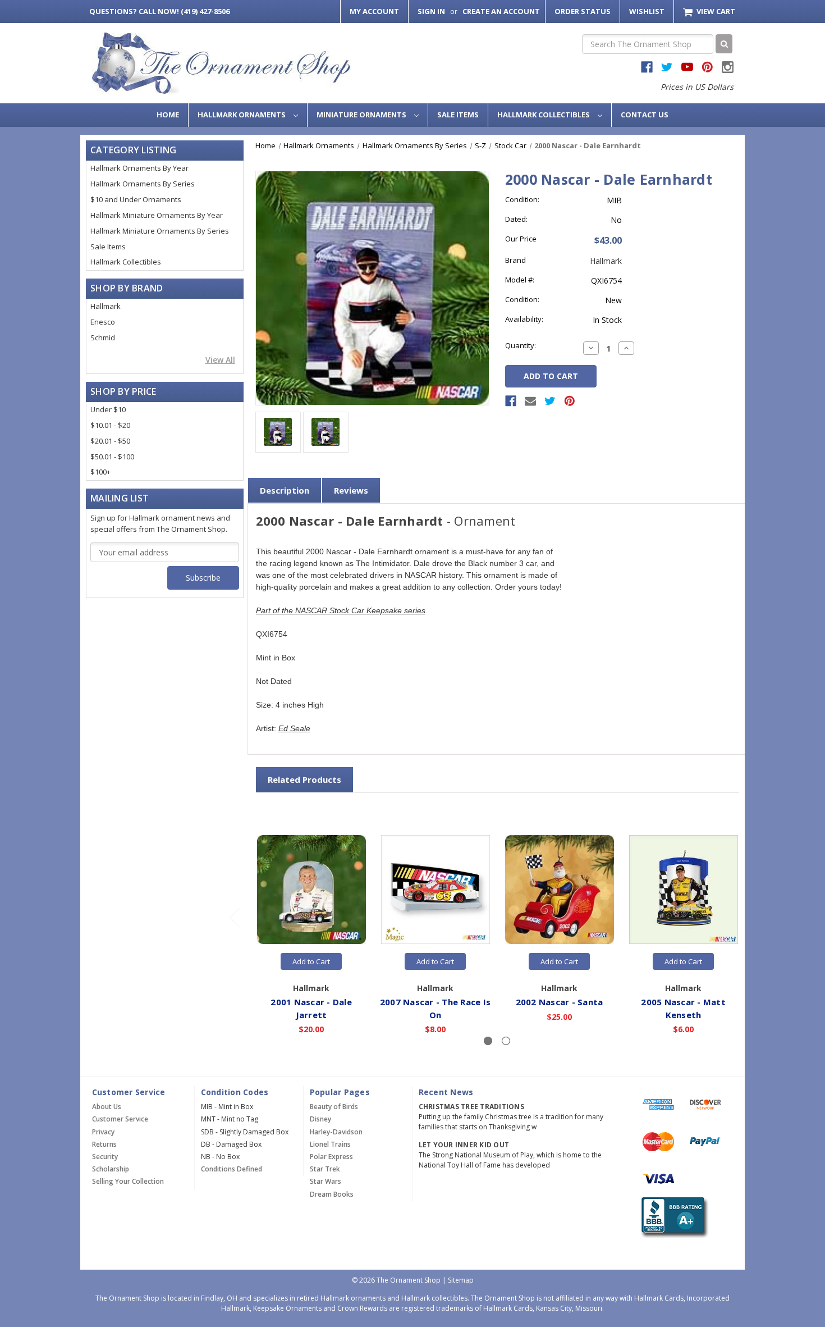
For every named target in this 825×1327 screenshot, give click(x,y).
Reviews (351, 490)
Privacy (103, 1132)
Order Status (582, 11)
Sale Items (458, 115)
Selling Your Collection (128, 1181)
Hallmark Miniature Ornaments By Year (156, 215)
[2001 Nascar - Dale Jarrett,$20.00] (311, 890)
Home (168, 115)
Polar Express (331, 1156)
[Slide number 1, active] (488, 1041)
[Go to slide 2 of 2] (234, 917)
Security (105, 1156)
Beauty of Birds (334, 1106)
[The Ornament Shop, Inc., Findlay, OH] (672, 1217)
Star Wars (325, 1181)
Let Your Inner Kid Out (464, 1145)
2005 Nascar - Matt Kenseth (683, 1008)
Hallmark (105, 306)
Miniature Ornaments (362, 115)
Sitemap (461, 1280)
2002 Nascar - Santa (559, 1001)
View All (220, 359)
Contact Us (644, 115)
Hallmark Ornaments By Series (142, 184)
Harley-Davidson (336, 1132)
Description (284, 490)
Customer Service (120, 1119)
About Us (106, 1106)
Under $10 (108, 409)
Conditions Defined (231, 1169)
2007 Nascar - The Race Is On (435, 1008)
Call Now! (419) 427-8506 (159, 11)
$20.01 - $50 (110, 441)
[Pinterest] (569, 401)
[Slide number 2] (506, 1041)
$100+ (100, 472)
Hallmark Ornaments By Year (139, 168)
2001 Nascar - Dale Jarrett (311, 1008)
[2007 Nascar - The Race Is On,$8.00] (435, 890)
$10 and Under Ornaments (135, 199)
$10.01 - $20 (110, 425)
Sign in (431, 11)
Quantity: (520, 345)
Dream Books (332, 1194)
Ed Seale (294, 728)
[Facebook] (510, 401)
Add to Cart (311, 961)
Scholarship (110, 1169)
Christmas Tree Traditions (471, 1106)
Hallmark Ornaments (242, 115)
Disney (320, 1119)
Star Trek (325, 1169)
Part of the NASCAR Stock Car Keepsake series (340, 610)
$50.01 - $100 (112, 457)
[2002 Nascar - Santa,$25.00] (559, 890)
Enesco (102, 322)
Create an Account (501, 11)
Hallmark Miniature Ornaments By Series (159, 231)
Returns (104, 1144)
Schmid (102, 337)
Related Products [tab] (304, 779)
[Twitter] (550, 401)
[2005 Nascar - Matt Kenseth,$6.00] (683, 890)
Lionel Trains (330, 1144)
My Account (374, 11)
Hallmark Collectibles (544, 115)
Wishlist (646, 11)
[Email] (530, 401)
